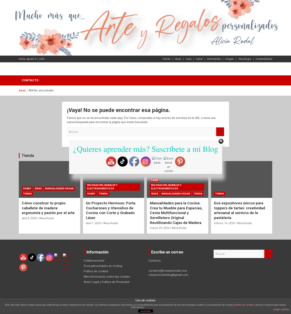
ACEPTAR (145, 311)
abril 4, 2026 (29, 218)
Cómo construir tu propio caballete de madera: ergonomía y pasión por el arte (48, 208)
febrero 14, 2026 (224, 223)
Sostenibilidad (264, 58)
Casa (188, 58)
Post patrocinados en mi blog (103, 266)
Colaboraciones (94, 260)
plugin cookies (281, 309)
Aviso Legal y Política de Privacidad (106, 282)
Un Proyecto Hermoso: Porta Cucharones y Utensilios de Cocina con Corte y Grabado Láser (110, 210)
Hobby (27, 188)
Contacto (30, 80)
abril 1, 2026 (93, 223)
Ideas (178, 58)
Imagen (229, 58)
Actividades (214, 58)
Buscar (220, 131)
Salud (199, 58)
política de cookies (244, 305)
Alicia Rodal (46, 218)
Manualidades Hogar (59, 188)
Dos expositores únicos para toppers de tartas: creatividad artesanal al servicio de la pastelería (239, 210)
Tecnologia (244, 58)
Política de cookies (96, 271)
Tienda (166, 58)
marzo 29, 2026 (159, 228)
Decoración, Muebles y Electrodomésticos (102, 187)
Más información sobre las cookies (107, 276)
